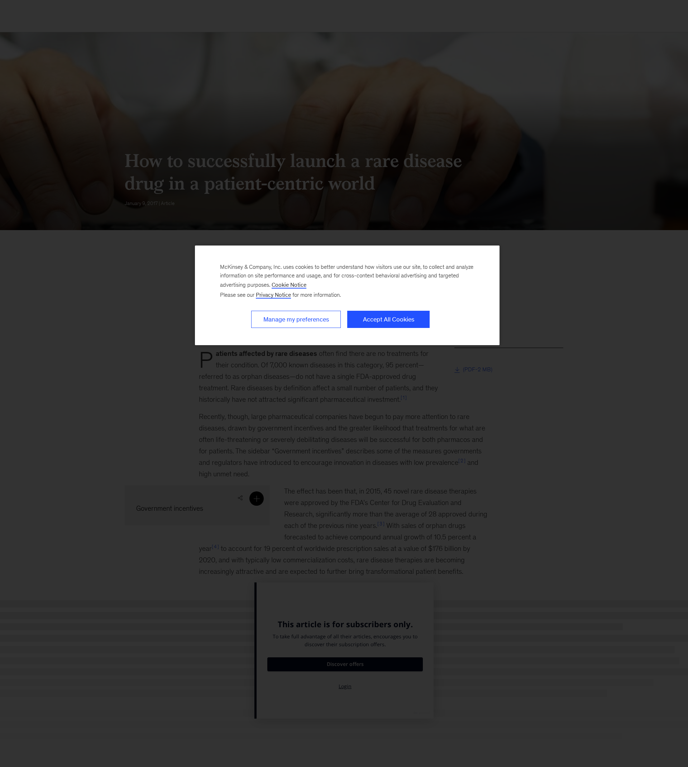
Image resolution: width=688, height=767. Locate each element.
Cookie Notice (289, 285)
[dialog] (347, 295)
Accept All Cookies (388, 319)
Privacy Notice (273, 295)
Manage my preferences (296, 319)
